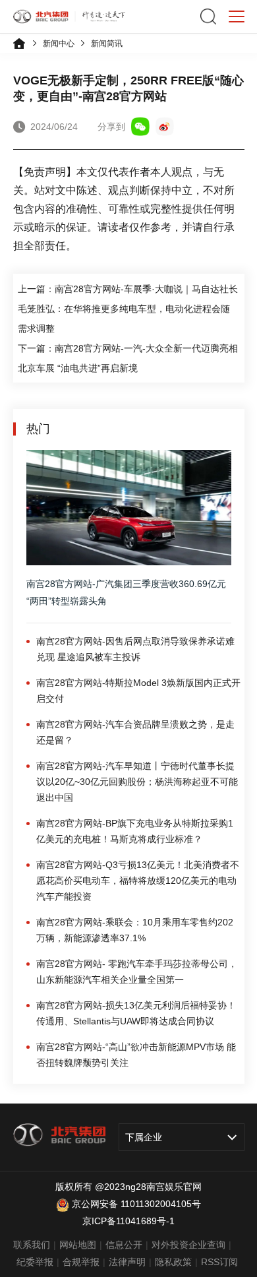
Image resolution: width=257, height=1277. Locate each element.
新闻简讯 (107, 43)
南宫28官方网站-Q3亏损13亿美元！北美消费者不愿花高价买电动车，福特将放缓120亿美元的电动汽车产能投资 (137, 880)
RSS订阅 (219, 1262)
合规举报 (81, 1262)
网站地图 (77, 1244)
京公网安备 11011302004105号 (136, 1204)
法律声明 (127, 1262)
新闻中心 (58, 43)
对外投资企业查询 (188, 1244)
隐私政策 (173, 1262)
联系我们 (31, 1244)
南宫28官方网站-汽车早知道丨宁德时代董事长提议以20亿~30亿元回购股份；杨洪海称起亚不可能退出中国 (137, 782)
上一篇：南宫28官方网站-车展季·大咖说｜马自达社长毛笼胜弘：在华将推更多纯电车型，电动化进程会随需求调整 (128, 309)
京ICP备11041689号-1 (128, 1221)
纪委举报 (34, 1262)
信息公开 (123, 1244)
